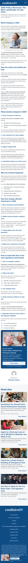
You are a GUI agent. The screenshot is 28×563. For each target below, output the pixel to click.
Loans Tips (14, 538)
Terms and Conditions (14, 517)
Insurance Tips (14, 532)
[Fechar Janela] (26, 555)
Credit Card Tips (14, 529)
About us (14, 523)
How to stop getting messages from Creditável (14, 526)
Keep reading (14, 363)
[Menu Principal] (25, 3)
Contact (14, 520)
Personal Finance (14, 540)
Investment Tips (14, 535)
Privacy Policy (14, 515)
